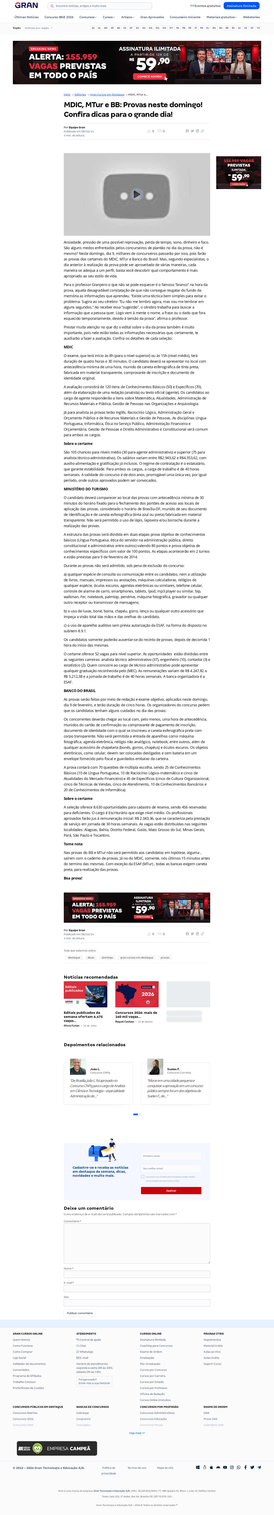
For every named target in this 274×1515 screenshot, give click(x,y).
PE (190, 28)
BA (118, 28)
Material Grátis (213, 1345)
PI (196, 28)
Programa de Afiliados (27, 1375)
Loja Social (19, 1357)
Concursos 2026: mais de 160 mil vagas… (136, 1015)
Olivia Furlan (71, 1025)
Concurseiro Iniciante (185, 17)
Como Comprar (23, 1351)
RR (227, 28)
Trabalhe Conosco (24, 1381)
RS (233, 28)
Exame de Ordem (151, 1351)
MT (171, 28)
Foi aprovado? (94, 1381)
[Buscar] (52, 6)
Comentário (72, 1221)
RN (214, 28)
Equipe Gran (77, 127)
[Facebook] (246, 1468)
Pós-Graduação (150, 1363)
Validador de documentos (29, 1363)
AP (112, 28)
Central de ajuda (90, 1339)
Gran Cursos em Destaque (107, 94)
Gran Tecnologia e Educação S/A (112, 1491)
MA (150, 28)
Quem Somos (21, 1339)
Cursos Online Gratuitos (155, 1400)
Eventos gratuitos (207, 5)
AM (106, 28)
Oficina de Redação (152, 1394)
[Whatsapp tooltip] (239, 1468)
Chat (82, 1345)
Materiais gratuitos (220, 17)
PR (201, 28)
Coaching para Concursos (156, 1345)
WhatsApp (86, 1351)
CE (124, 28)
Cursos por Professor (153, 1388)
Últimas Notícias (26, 17)
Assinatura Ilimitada (241, 5)
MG (157, 28)
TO (258, 28)
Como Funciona (23, 1345)
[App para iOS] (211, 1468)
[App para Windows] (198, 1468)
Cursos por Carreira (152, 1375)
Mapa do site (165, 1467)
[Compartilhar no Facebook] (187, 131)
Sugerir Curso (212, 1363)
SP (252, 28)
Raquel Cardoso (124, 1021)
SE (245, 28)
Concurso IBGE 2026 (59, 17)
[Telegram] (259, 1468)
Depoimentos (212, 1339)
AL (99, 28)
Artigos (126, 17)
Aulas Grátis (211, 1357)
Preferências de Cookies (28, 1388)
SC (239, 28)
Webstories (251, 17)
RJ (207, 28)
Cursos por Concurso (153, 1369)
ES (137, 28)
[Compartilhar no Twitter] (192, 131)
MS (164, 28)
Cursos (108, 17)
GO (143, 28)
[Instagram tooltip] (232, 1468)
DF (131, 28)
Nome (68, 1268)
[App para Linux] (205, 1468)
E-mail (69, 1282)
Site (66, 1297)
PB (183, 28)
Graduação (147, 1357)
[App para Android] (218, 1468)
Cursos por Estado (152, 1381)
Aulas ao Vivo (212, 1351)
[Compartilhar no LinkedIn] (197, 131)
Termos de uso (137, 1467)
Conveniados (21, 1369)
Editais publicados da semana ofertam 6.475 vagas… (83, 1017)
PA (177, 28)
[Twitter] (252, 1468)
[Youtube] (225, 1468)
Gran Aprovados (152, 17)
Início (67, 94)
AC (93, 28)
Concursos (86, 17)
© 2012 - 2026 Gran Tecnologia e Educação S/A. (49, 1468)
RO (220, 28)
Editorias (80, 94)
